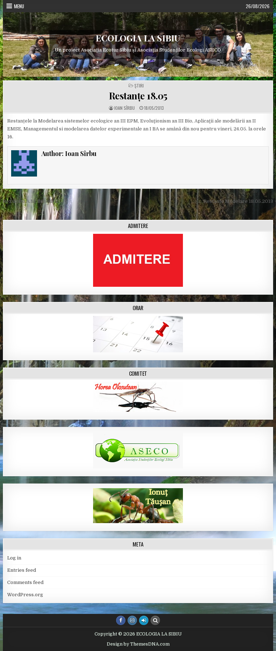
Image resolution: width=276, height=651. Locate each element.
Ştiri (139, 86)
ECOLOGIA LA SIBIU (138, 38)
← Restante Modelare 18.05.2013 (235, 201)
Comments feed (25, 582)
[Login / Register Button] (143, 620)
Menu (19, 6)
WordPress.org (25, 594)
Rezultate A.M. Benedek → (33, 201)
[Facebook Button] (120, 620)
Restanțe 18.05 (138, 95)
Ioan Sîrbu (124, 108)
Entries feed (21, 570)
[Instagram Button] (132, 620)
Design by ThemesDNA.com (138, 644)
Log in (14, 558)
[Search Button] (155, 620)
